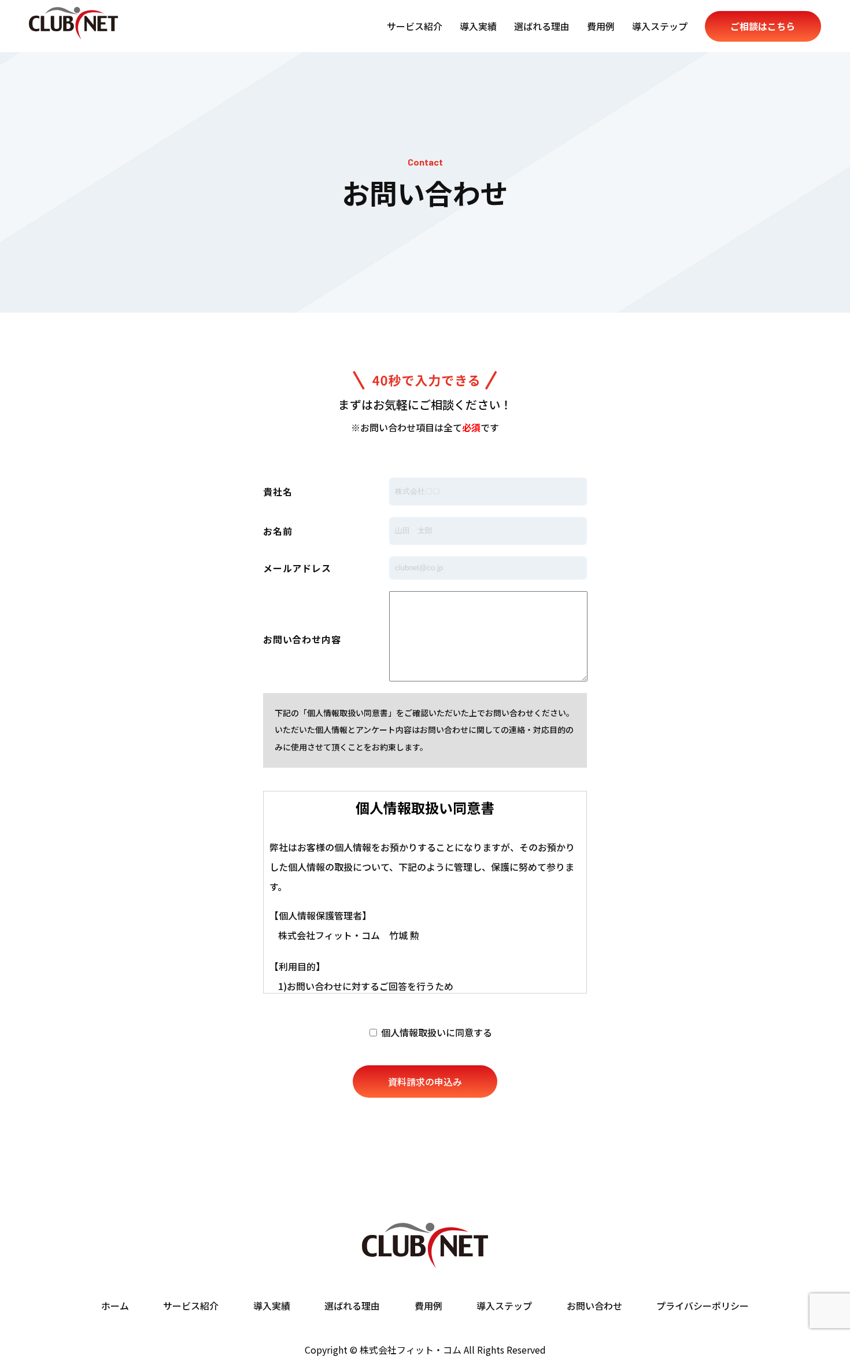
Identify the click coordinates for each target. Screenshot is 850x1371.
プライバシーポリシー (702, 1306)
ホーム (115, 1306)
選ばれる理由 (542, 26)
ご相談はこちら (762, 26)
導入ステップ (660, 26)
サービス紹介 (414, 26)
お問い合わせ (594, 1306)
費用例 (601, 26)
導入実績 (478, 26)
